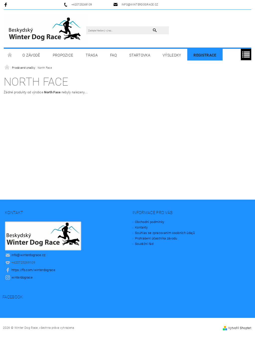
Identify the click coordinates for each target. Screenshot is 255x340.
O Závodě (31, 55)
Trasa (92, 55)
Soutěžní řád (144, 244)
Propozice (63, 55)
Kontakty (141, 227)
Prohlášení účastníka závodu (156, 238)
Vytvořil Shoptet (239, 328)
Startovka (139, 55)
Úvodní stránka (10, 55)
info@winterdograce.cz (28, 255)
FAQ (113, 55)
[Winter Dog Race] (45, 29)
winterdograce (22, 277)
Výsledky (172, 55)
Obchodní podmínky (149, 222)
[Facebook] (6, 4)
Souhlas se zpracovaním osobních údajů (165, 233)
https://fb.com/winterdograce (33, 270)
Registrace (204, 55)
